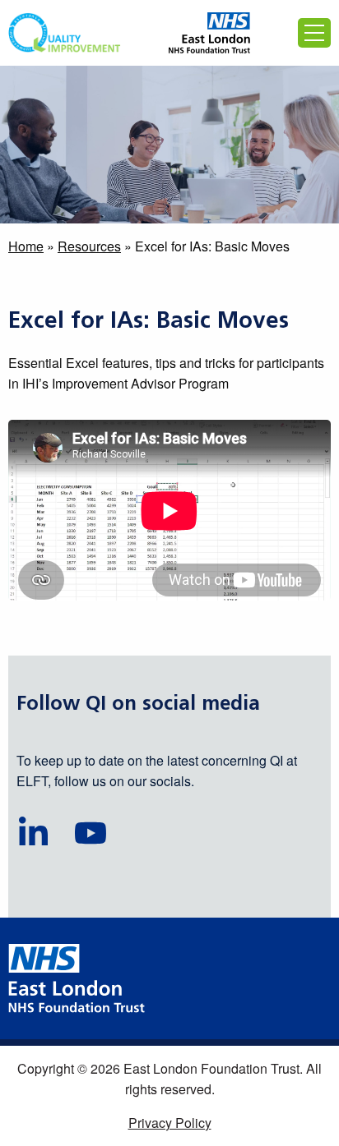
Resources (89, 246)
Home (26, 246)
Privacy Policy (169, 1122)
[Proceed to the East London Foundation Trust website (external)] (209, 32)
